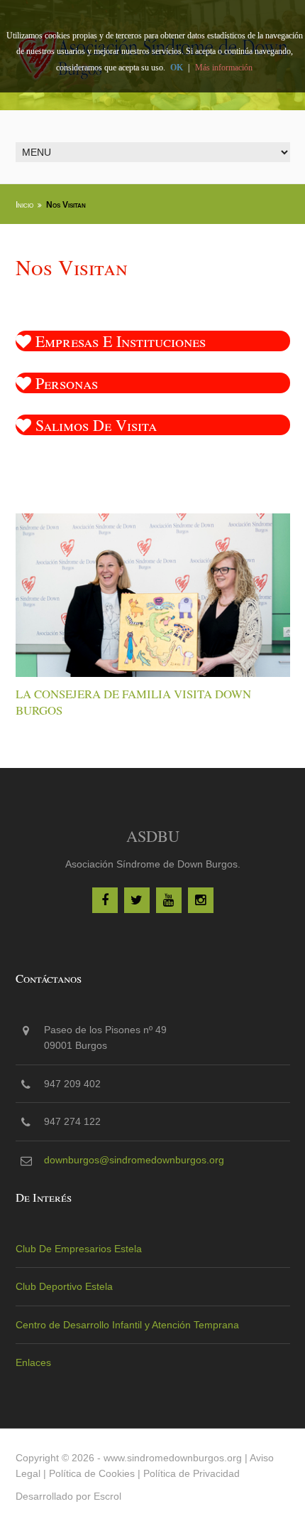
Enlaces (33, 1362)
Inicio (24, 205)
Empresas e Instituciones (118, 341)
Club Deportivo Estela (64, 1286)
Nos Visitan (66, 205)
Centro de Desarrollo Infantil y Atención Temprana (127, 1324)
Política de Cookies (92, 1473)
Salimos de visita (94, 425)
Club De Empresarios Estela (79, 1248)
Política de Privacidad (191, 1473)
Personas (64, 383)
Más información (224, 68)
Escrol (107, 1496)
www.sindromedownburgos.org (173, 1457)
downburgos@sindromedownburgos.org (134, 1159)
